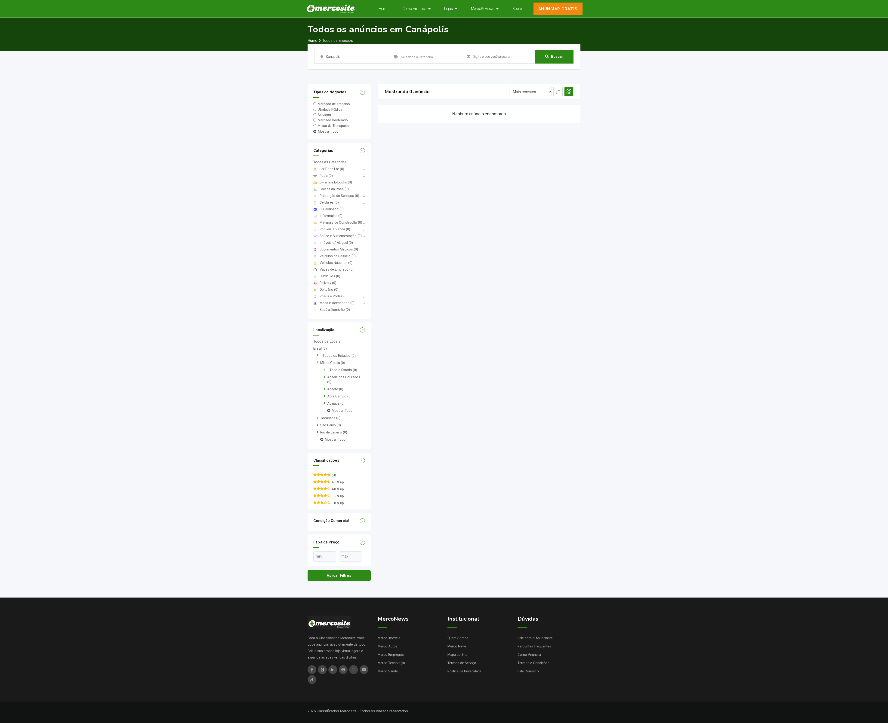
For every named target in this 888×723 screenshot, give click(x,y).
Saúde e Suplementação (341, 236)
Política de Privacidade (464, 671)
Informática (331, 216)
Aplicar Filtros (339, 575)
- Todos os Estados (338, 356)
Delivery (328, 283)
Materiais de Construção (341, 222)
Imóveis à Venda (335, 229)
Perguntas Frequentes (534, 646)
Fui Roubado (332, 209)
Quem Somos (458, 638)
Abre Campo (339, 396)
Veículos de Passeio (338, 256)
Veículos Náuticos (336, 263)
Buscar (557, 56)
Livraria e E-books (336, 182)
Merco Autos (388, 646)
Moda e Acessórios (337, 303)
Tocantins (330, 418)
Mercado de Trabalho (334, 104)
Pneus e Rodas (334, 296)
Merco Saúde (388, 671)
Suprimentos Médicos (339, 249)
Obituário (329, 289)
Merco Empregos (391, 655)
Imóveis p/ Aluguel (336, 243)
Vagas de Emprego (337, 269)
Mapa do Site (457, 655)
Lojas (448, 8)
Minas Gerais (332, 363)
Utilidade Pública (330, 109)
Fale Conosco (528, 671)
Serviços (324, 115)
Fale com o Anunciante (535, 638)
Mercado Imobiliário (333, 120)
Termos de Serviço (461, 663)
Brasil (320, 348)
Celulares (329, 202)
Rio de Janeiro (333, 432)
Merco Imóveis (389, 638)
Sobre (517, 8)
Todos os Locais (326, 341)
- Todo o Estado (342, 370)
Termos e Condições (533, 663)
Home (383, 8)
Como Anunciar (414, 8)
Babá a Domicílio (335, 310)
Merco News (457, 646)
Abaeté (335, 389)
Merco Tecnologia (391, 663)
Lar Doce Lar (332, 169)
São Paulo (330, 425)
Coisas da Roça (334, 189)
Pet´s (326, 176)
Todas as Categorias (330, 162)
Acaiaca (336, 403)
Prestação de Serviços (339, 196)
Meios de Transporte (333, 125)
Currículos (330, 276)
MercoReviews (482, 8)
